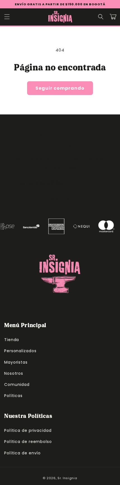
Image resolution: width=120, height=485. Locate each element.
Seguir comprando (60, 88)
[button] (7, 17)
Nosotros (13, 373)
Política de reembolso (28, 441)
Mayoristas (16, 362)
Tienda (11, 339)
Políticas (13, 395)
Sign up (60, 199)
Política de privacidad (28, 430)
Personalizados (20, 351)
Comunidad (17, 384)
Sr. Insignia (67, 478)
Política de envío (22, 453)
